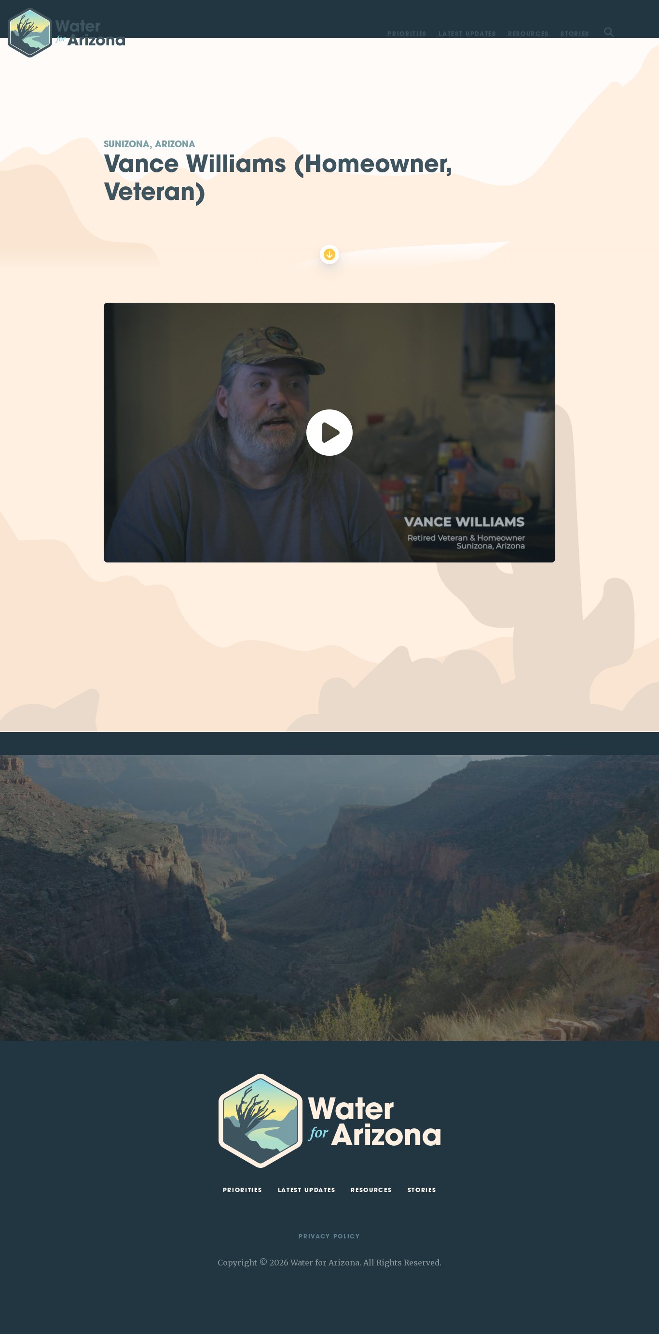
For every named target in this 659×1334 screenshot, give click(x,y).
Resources (528, 34)
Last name (447, 869)
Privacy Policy (329, 1237)
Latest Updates (467, 34)
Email (439, 892)
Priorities (407, 34)
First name (447, 846)
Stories (575, 34)
